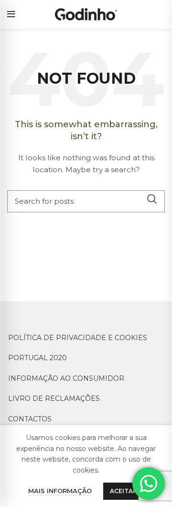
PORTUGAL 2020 (37, 357)
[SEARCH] (152, 199)
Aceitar (123, 491)
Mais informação (60, 491)
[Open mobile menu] (11, 14)
